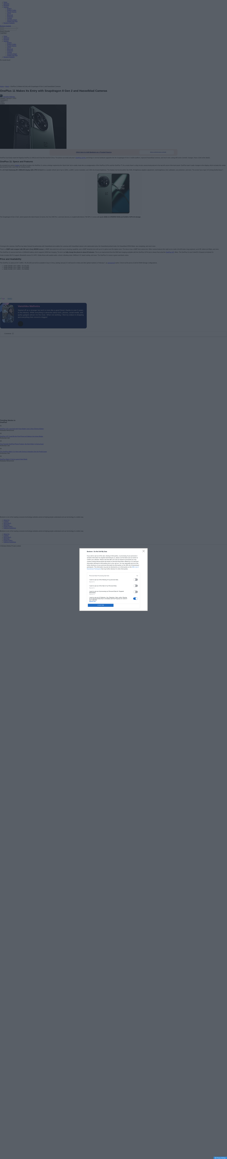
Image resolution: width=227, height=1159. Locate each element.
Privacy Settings (221, 1158)
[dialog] (113, 579)
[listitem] (113, 576)
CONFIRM (100, 605)
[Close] (144, 551)
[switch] (135, 579)
